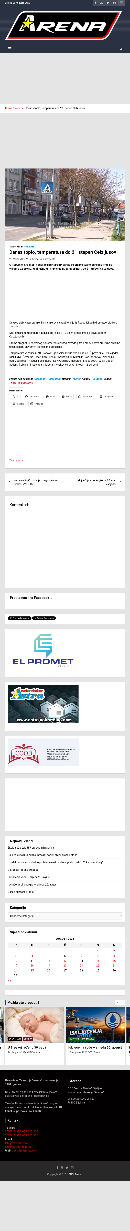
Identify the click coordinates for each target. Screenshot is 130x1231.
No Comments (47, 259)
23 (114, 965)
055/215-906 (30, 1135)
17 (15, 965)
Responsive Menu (121, 3)
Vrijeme (29, 246)
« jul (10, 980)
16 (114, 960)
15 (97, 960)
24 (15, 970)
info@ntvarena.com (16, 1143)
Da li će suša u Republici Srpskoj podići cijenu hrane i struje (42, 855)
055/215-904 (30, 1131)
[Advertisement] (65, 78)
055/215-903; (13, 1131)
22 (97, 965)
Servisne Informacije (81, 1039)
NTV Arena (33, 259)
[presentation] (117, 1002)
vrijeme (20, 460)
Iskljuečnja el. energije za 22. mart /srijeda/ (96, 482)
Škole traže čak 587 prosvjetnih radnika (31, 847)
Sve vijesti (16, 246)
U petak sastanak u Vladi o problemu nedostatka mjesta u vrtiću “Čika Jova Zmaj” (55, 862)
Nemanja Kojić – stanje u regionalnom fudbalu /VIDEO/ (36, 482)
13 (65, 960)
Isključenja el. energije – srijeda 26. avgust (32, 884)
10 (15, 960)
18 (32, 965)
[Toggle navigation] (9, 49)
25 (32, 970)
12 (48, 960)
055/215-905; (13, 1135)
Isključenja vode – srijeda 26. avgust (29, 877)
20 (65, 965)
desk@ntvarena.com (24, 1150)
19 (48, 965)
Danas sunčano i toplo (21, 892)
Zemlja (28, 1039)
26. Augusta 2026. (17, 1052)
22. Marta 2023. (17, 259)
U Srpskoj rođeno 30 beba (23, 869)
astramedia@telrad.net (18, 1146)
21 (81, 965)
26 (48, 970)
